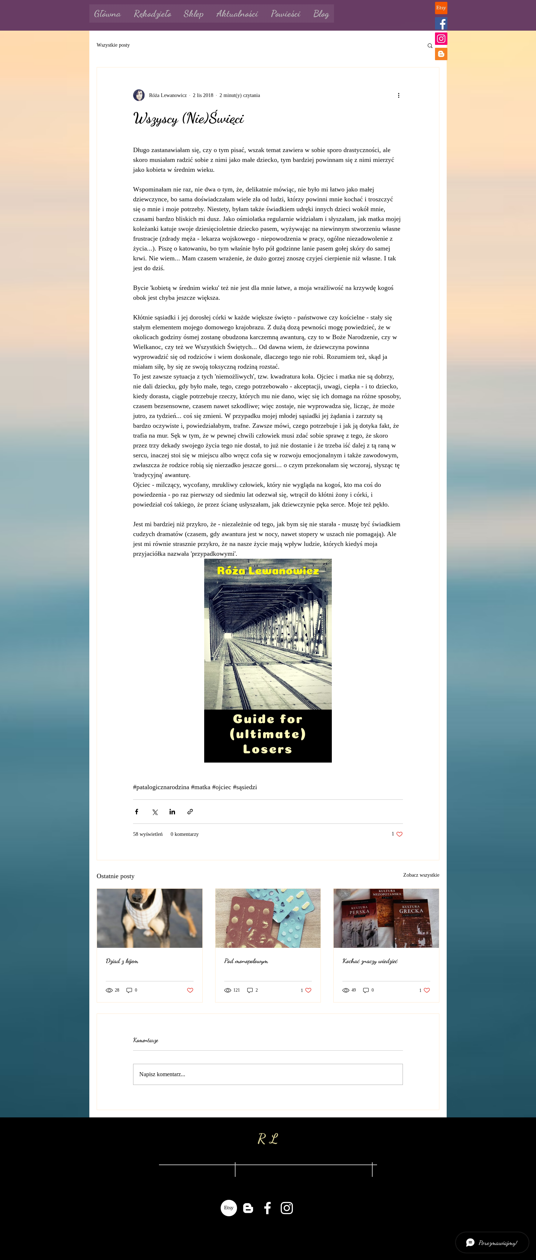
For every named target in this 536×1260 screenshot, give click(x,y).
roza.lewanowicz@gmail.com (193, 1170)
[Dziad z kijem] (149, 918)
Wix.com (318, 1232)
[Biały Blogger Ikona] (248, 1208)
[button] (430, 45)
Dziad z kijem (122, 961)
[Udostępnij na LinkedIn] (172, 811)
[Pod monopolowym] (268, 918)
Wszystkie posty (113, 45)
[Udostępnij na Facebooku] (136, 811)
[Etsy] (441, 8)
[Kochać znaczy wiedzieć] (386, 918)
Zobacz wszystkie (421, 875)
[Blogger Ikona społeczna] (441, 54)
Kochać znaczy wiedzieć (369, 961)
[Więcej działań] (398, 95)
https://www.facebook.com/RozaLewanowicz (304, 1170)
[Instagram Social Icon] (441, 38)
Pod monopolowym (246, 961)
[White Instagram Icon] (287, 1208)
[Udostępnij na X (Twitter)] (154, 811)
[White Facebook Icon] (267, 1208)
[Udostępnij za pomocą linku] (190, 811)
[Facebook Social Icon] (441, 23)
